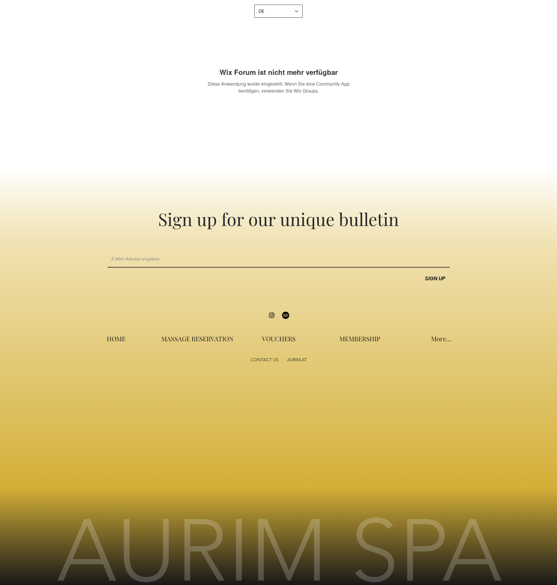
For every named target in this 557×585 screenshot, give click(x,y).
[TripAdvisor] (285, 315)
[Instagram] (271, 315)
